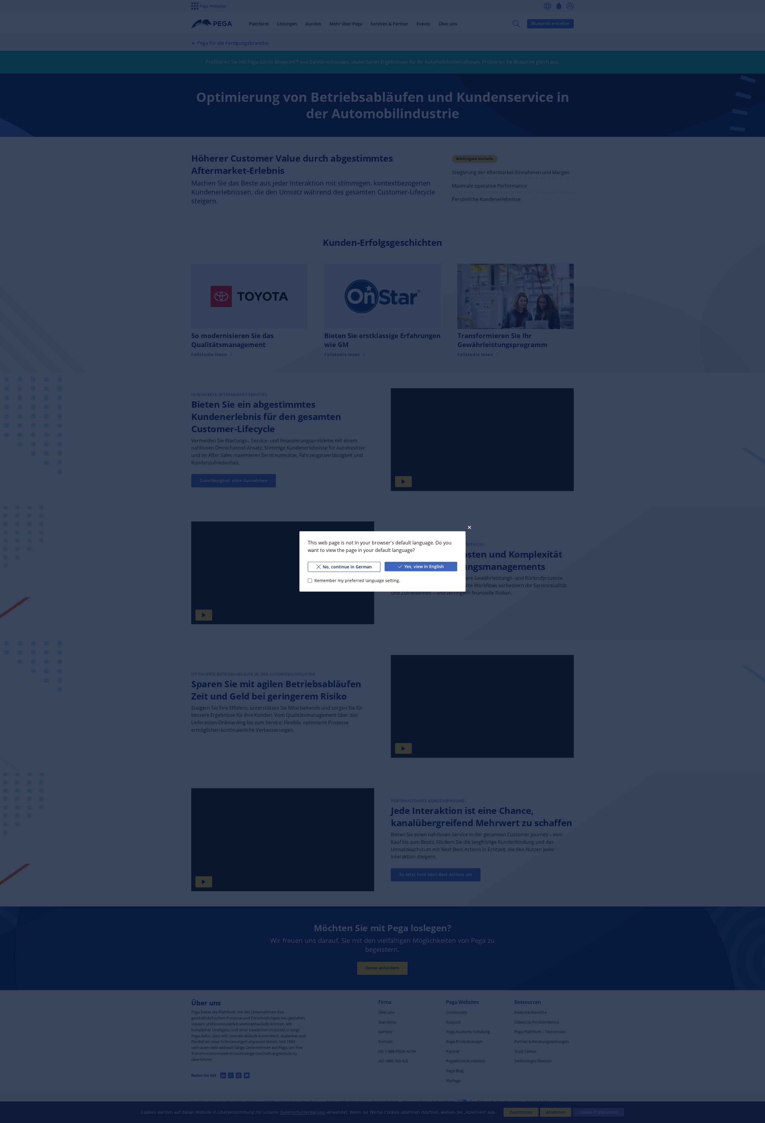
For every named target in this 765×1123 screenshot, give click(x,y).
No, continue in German (347, 567)
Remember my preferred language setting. (357, 580)
